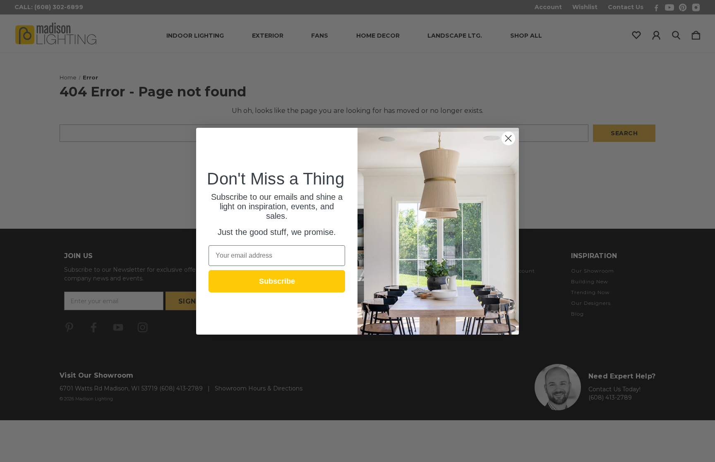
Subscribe (277, 281)
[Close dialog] (508, 138)
